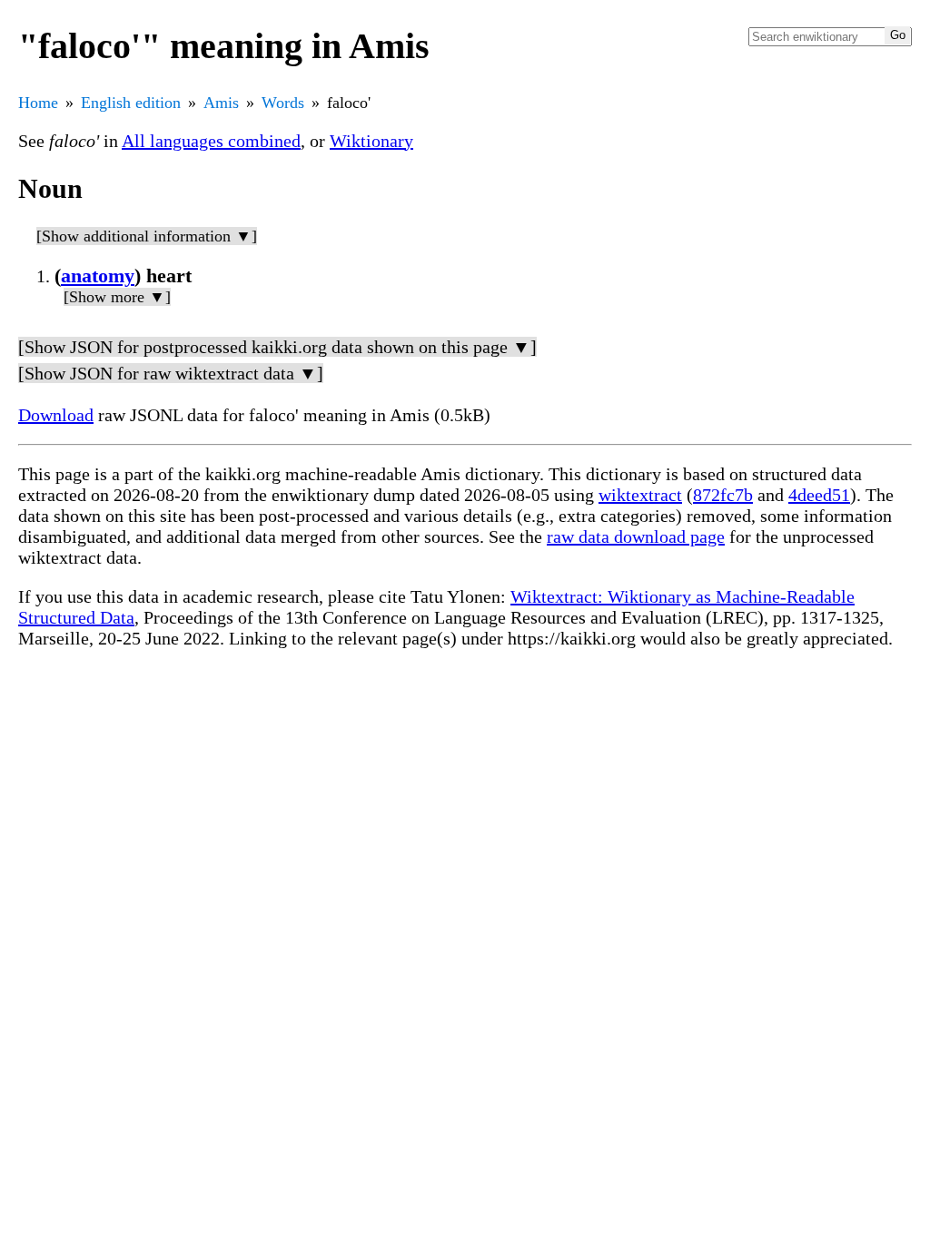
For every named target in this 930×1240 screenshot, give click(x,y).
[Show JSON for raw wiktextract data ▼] (170, 373)
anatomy (97, 275)
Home (38, 102)
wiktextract (640, 495)
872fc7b (723, 495)
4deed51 (819, 495)
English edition (131, 102)
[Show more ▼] (117, 297)
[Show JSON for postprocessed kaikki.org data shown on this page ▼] (277, 347)
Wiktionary (371, 141)
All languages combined (211, 141)
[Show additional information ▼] (146, 236)
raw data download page (636, 536)
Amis (221, 102)
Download (56, 415)
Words (283, 102)
